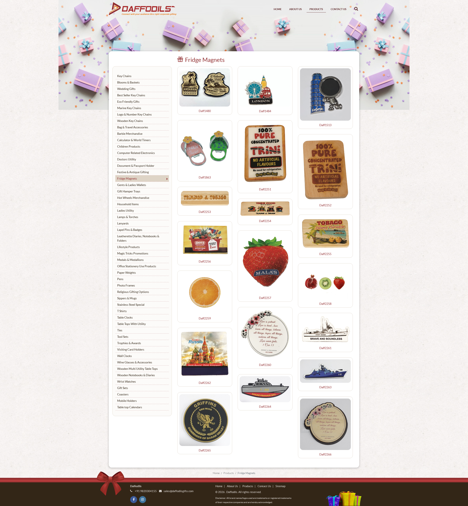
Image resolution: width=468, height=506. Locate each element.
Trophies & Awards (129, 343)
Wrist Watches (126, 381)
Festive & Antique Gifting (133, 172)
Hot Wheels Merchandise (133, 197)
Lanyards (123, 223)
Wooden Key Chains (130, 120)
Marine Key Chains (129, 108)
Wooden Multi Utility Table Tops (137, 368)
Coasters (123, 394)
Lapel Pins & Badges (129, 229)
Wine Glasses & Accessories (134, 362)
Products (316, 9)
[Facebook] (133, 499)
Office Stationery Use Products (136, 266)
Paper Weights (126, 272)
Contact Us (338, 9)
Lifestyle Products (128, 247)
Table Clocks (125, 317)
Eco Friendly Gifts (128, 101)
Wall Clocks (124, 356)
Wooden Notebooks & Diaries (136, 375)
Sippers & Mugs (127, 298)
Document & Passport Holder (135, 165)
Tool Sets (122, 336)
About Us (295, 9)
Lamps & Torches (127, 217)
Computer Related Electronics (136, 153)
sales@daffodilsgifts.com (178, 491)
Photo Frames (126, 285)
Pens (120, 279)
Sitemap (280, 486)
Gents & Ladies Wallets (131, 185)
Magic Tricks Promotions (132, 253)
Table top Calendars (129, 407)
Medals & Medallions (130, 259)
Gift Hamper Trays (128, 191)
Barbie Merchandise (129, 133)
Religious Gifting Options (133, 291)
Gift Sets (122, 388)
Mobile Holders (127, 400)
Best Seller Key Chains (131, 95)
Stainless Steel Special (130, 304)
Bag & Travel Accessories (132, 127)
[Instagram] (142, 499)
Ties (119, 330)
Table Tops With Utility (131, 323)
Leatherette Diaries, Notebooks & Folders (138, 238)
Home (278, 9)
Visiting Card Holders (130, 349)
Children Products (128, 146)
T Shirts (122, 311)
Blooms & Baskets (128, 82)
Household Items (128, 204)
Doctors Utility (126, 159)
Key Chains (124, 76)
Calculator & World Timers (134, 140)
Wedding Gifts (126, 88)
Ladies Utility (125, 210)
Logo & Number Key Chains (134, 114)
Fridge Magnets (127, 178)
